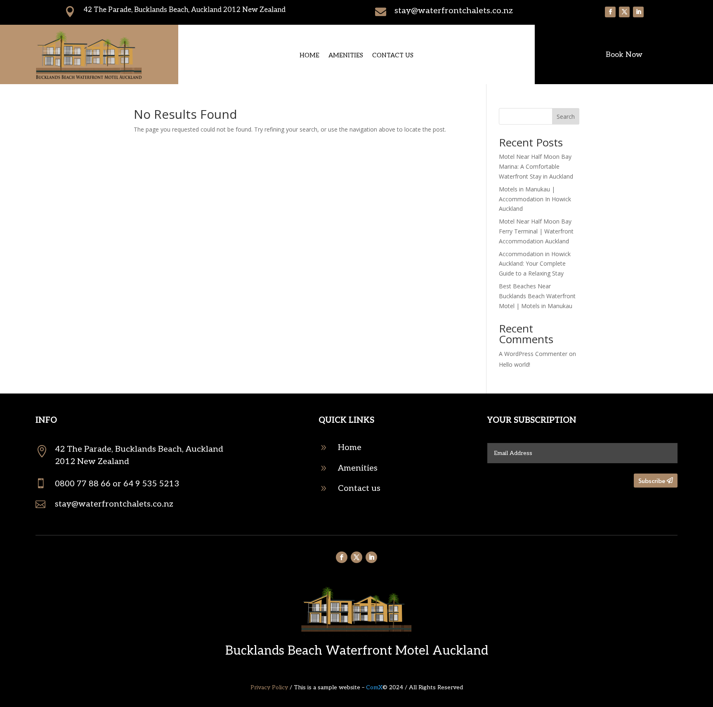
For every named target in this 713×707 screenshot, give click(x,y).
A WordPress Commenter (533, 354)
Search (566, 116)
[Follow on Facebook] (610, 12)
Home (309, 55)
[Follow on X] (624, 12)
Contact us (392, 55)
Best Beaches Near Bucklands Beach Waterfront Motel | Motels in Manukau (537, 296)
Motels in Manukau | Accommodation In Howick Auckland (535, 199)
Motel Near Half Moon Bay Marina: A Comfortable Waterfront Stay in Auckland (536, 166)
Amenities (345, 55)
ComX (374, 687)
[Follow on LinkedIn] (638, 12)
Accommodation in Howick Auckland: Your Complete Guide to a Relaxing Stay (535, 264)
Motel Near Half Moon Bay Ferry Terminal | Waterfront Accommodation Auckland (536, 231)
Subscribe (651, 480)
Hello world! (514, 364)
